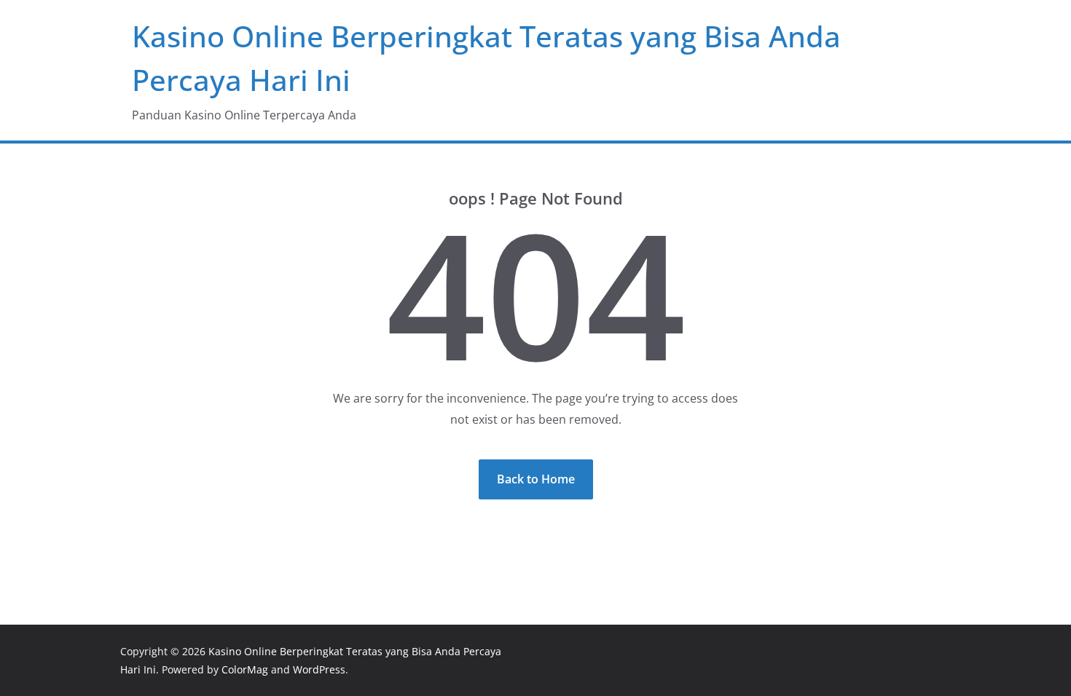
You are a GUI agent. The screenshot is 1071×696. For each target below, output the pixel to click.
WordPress (319, 669)
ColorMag (244, 669)
